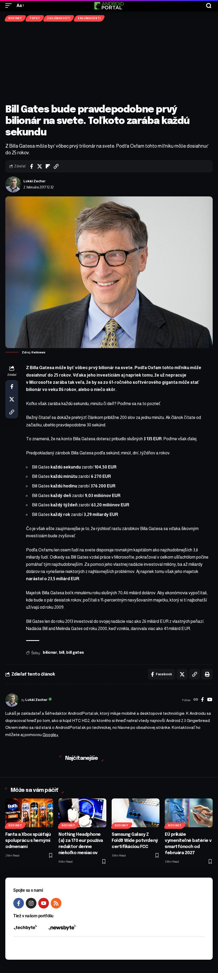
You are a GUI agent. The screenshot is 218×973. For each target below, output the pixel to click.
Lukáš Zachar (34, 181)
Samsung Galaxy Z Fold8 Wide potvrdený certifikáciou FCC (135, 840)
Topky (34, 18)
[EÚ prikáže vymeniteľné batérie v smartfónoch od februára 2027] (189, 812)
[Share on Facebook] (31, 166)
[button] (9, 5)
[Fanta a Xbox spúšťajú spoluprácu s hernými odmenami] (29, 812)
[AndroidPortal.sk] (109, 6)
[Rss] (56, 903)
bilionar (50, 653)
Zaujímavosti (58, 18)
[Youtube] (43, 903)
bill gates (75, 653)
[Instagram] (31, 903)
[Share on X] (39, 166)
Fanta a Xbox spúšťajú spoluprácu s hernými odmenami (28, 840)
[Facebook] (202, 700)
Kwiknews (38, 352)
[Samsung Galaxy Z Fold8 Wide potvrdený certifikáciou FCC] (136, 812)
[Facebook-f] (18, 903)
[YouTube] (210, 700)
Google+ (50, 734)
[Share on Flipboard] (48, 166)
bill (61, 653)
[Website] (196, 700)
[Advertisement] (109, 63)
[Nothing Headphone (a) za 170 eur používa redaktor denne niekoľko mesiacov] (82, 812)
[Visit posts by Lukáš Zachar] (13, 184)
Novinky (15, 18)
